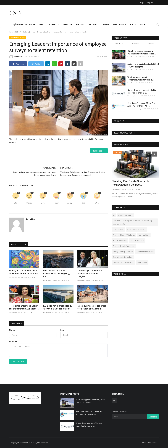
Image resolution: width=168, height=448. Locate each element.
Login (142, 2)
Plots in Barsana (137, 240)
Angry (69, 203)
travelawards (116, 189)
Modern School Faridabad (123, 262)
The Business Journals (27, 32)
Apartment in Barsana (145, 251)
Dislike (29, 203)
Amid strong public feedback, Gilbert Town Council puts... (143, 65)
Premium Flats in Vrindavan (124, 246)
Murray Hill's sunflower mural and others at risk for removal (23, 272)
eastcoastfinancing (134, 109)
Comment (13, 341)
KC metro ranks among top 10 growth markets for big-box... (57, 307)
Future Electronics (125, 215)
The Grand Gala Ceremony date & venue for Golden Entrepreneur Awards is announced (82, 173)
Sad (83, 203)
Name (12, 330)
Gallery (80, 24)
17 (114, 215)
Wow (97, 203)
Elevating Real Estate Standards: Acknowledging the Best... (131, 183)
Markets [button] (92, 24)
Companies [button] (119, 24)
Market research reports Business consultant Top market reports (132, 222)
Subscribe (153, 417)
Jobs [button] (132, 24)
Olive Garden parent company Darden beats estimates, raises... (141, 52)
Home (41, 24)
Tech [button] (105, 24)
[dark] (157, 2)
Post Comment (17, 361)
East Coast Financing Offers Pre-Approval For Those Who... (141, 104)
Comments (16, 323)
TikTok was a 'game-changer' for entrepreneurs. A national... (24, 307)
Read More (98, 151)
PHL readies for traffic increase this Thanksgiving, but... (56, 273)
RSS (16, 32)
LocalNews (18, 56)
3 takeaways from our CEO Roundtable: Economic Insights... (90, 273)
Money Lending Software (123, 251)
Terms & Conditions (149, 442)
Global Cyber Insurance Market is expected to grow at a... (141, 91)
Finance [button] (67, 24)
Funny (56, 203)
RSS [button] (142, 24)
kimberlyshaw (132, 96)
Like (15, 203)
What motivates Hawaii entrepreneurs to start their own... (141, 78)
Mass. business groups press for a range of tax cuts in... (91, 307)
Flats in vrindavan (120, 240)
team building (143, 235)
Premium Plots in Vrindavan (124, 235)
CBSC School (142, 262)
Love (43, 203)
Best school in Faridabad (122, 257)
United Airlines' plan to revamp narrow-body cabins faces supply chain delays (34, 173)
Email (62, 330)
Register (150, 2)
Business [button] (53, 24)
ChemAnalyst (118, 229)
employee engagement (136, 229)
